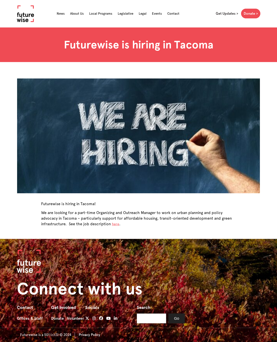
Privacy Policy (89, 335)
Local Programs (100, 14)
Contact (173, 14)
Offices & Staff (30, 318)
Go (176, 318)
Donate (249, 13)
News (61, 14)
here (115, 224)
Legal (143, 14)
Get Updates (225, 13)
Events (157, 14)
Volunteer (75, 318)
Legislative (125, 14)
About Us (77, 14)
